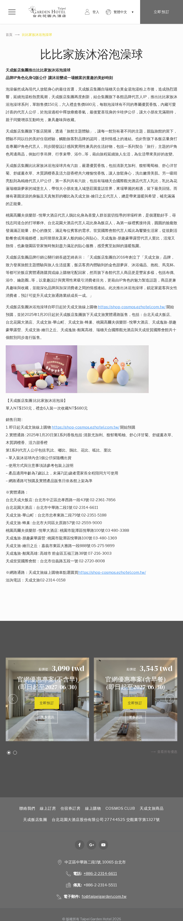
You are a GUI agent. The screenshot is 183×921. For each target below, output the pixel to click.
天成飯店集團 (35, 819)
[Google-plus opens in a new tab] (91, 845)
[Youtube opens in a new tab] (103, 845)
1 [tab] (8, 752)
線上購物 (93, 808)
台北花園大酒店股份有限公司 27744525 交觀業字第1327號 (106, 819)
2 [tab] (15, 752)
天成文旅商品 (152, 808)
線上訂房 (48, 808)
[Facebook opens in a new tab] (79, 845)
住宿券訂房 (71, 808)
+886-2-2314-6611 (100, 873)
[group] (47, 699)
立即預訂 (161, 12)
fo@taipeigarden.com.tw (104, 896)
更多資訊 (47, 717)
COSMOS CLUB (120, 808)
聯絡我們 (27, 808)
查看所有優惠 (167, 752)
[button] (13, 699)
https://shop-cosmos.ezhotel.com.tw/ (132, 307)
